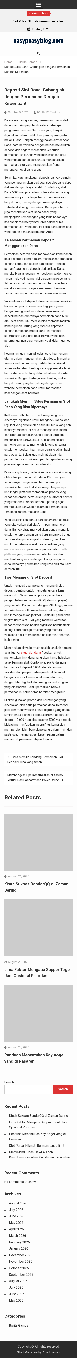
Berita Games (18, 1325)
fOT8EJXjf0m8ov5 (49, 112)
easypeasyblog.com (39, 40)
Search (9, 1082)
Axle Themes (51, 1352)
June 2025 (16, 1294)
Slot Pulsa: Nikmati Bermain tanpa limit (30, 21)
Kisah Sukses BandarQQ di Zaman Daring (38, 1116)
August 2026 (18, 1203)
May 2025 (16, 1300)
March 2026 (17, 1236)
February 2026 (19, 1242)
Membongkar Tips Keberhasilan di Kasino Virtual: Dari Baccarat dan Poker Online (35, 777)
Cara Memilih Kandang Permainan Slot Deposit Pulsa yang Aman (35, 759)
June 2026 (16, 1216)
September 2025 (21, 1275)
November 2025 (20, 1261)
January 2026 (18, 1249)
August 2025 (18, 1281)
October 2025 (19, 1268)
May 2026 (16, 1223)
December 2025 (20, 1255)
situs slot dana (31, 652)
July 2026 (16, 1210)
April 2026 (16, 1229)
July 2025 (16, 1287)
